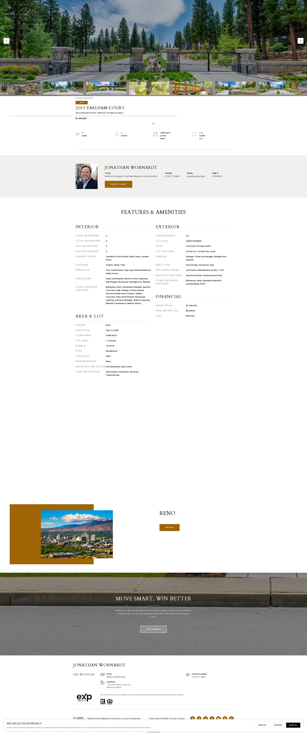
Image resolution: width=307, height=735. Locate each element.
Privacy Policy (177, 718)
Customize (278, 725)
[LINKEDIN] (205, 718)
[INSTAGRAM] (199, 718)
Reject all (262, 725)
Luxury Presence (131, 718)
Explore (169, 527)
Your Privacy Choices (153, 732)
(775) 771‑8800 (199, 677)
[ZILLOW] (231, 718)
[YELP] (212, 718)
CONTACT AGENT (119, 184)
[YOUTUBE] (218, 718)
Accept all (293, 725)
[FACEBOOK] (192, 718)
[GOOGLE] (225, 718)
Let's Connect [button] (153, 629)
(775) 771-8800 (172, 176)
